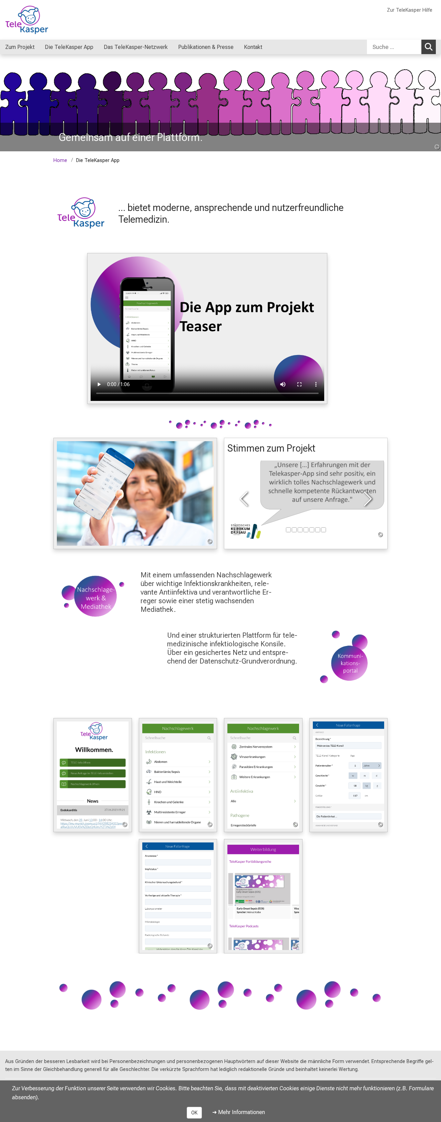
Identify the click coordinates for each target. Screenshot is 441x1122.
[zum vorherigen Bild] (245, 499)
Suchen (428, 47)
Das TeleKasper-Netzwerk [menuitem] (136, 47)
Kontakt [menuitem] (253, 47)
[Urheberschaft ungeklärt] (305, 500)
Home (60, 160)
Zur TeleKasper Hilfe (409, 10)
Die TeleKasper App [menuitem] (69, 47)
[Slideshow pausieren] (236, 530)
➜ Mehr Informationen (238, 1112)
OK (194, 1112)
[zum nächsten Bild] (366, 499)
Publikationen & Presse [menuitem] (206, 47)
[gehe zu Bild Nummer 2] (300, 530)
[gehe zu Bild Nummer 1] (294, 530)
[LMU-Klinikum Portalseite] (46, 20)
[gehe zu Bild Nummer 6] (323, 530)
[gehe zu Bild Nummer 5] (318, 530)
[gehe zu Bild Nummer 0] (288, 530)
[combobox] (401, 47)
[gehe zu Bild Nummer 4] (312, 530)
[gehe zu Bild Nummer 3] (306, 530)
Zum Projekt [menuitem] (19, 47)
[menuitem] (41, 46)
